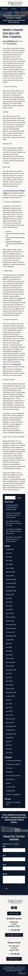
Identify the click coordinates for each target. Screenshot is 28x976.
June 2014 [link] (9, 745)
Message (5, 874)
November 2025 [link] (11, 583)
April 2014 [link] (9, 753)
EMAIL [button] (15, 9)
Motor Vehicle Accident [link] (13, 776)
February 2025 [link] (10, 617)
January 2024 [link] (10, 666)
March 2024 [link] (9, 659)
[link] (14, 3)
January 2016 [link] (10, 689)
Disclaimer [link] (5, 968)
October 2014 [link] (10, 730)
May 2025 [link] (9, 606)
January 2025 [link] (10, 621)
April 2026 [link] (9, 564)
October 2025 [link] (10, 587)
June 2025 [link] (9, 602)
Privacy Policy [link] (17, 968)
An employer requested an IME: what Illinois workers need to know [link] (14, 531)
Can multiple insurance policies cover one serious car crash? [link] (14, 523)
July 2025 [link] (9, 598)
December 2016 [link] (11, 670)
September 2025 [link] (11, 591)
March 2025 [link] (9, 613)
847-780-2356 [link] (15, 930)
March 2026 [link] (9, 568)
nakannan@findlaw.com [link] (10, 41)
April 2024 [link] (9, 655)
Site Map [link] (11, 968)
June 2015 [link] (9, 704)
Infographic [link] (9, 772)
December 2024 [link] (11, 625)
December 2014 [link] (11, 726)
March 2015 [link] (9, 715)
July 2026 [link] (9, 553)
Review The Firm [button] (14, 913)
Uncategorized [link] (10, 791)
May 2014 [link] (9, 749)
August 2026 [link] (10, 549)
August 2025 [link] (10, 595)
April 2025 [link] (9, 610)
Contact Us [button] (22, 973)
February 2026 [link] (10, 572)
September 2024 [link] (11, 636)
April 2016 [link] (9, 681)
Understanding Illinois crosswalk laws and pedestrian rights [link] (12, 507)
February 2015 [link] (10, 719)
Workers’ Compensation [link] (13, 794)
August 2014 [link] (10, 738)
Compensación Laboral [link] (13, 764)
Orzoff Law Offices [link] (11, 967)
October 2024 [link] (10, 632)
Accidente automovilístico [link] (13, 761)
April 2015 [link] (9, 711)
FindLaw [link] (20, 970)
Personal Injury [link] (12, 44)
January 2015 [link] (10, 723)
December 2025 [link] (11, 579)
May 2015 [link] (9, 708)
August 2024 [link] (10, 640)
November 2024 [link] (11, 628)
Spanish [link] (8, 783)
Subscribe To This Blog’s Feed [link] (13, 803)
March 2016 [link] (9, 685)
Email (4, 855)
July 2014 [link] (9, 741)
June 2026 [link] (9, 557)
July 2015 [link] (8, 700)
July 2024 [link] (9, 643)
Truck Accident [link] (10, 787)
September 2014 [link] (11, 734)
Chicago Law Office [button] (14, 959)
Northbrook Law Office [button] (14, 935)
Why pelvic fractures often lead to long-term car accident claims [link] (14, 539)
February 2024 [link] (10, 662)
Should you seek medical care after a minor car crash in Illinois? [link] (13, 515)
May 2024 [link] (9, 651)
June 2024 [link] (9, 647)
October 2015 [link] (10, 696)
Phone (4, 864)
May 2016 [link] (9, 677)
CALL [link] (24, 9)
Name (4, 846)
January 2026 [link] (10, 576)
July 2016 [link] (8, 674)
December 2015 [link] (11, 692)
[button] (5, 8)
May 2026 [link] (9, 561)
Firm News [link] (9, 768)
